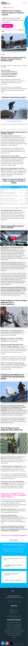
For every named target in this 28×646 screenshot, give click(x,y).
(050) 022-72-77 (13, 613)
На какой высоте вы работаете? (13, 580)
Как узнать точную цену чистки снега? (12, 559)
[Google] (15, 601)
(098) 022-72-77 (8, 7)
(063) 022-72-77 (14, 611)
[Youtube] (12, 601)
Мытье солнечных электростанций (14, 540)
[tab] (14, 559)
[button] (7, 26)
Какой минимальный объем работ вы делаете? (13, 565)
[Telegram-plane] (2, 643)
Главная (3, 29)
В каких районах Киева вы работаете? (11, 574)
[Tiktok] (11, 643)
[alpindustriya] (5, 2)
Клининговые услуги (11, 29)
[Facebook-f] (8, 601)
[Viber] (19, 601)
